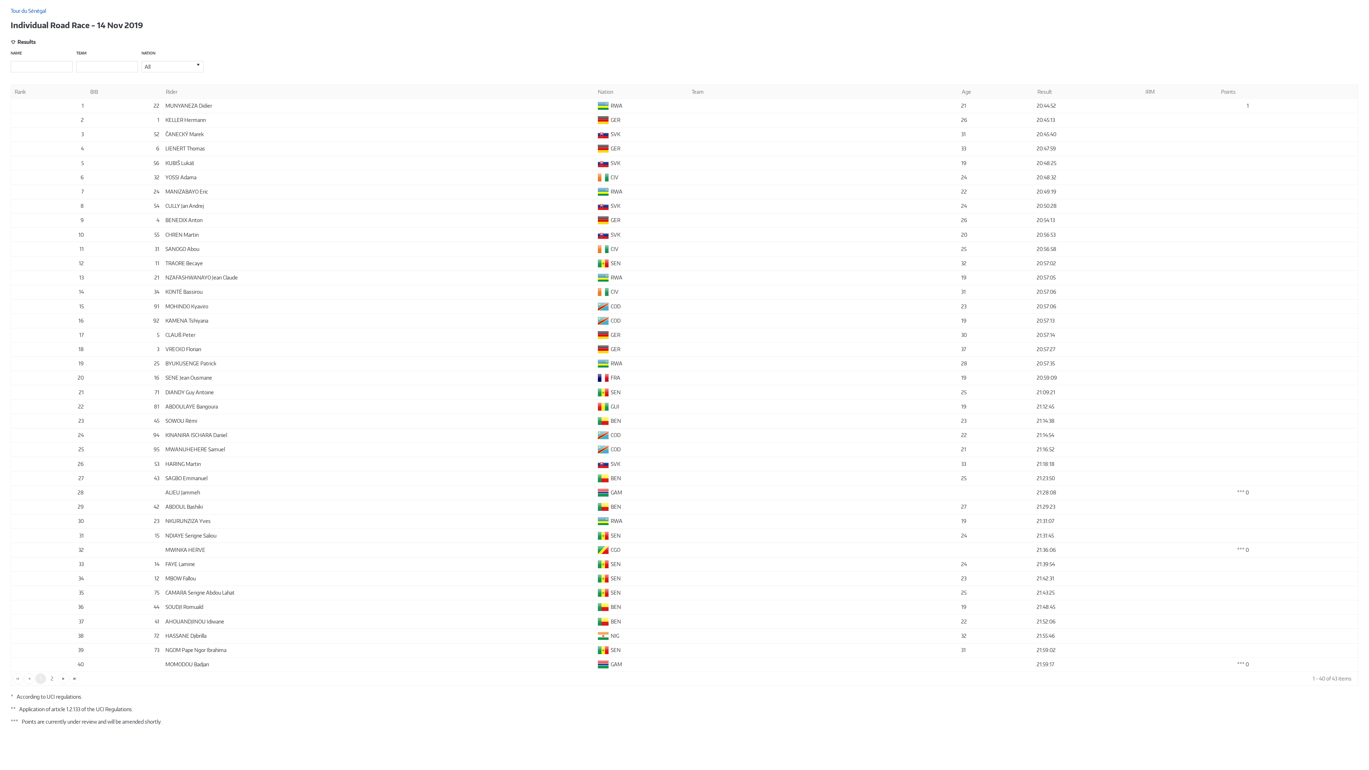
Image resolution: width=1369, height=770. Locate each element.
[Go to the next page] (63, 678)
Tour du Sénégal (28, 11)
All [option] (147, 67)
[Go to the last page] (75, 678)
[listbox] (173, 66)
